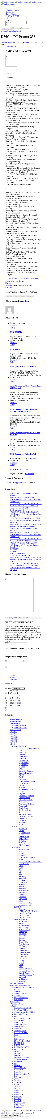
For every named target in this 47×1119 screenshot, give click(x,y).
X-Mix (21, 824)
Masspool (22, 977)
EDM (21, 860)
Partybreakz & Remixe (27, 804)
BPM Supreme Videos (22, 1018)
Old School (18, 996)
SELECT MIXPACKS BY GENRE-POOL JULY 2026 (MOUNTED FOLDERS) (26, 505)
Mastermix (22, 791)
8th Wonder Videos (21, 1010)
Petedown (22, 880)
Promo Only (23, 806)
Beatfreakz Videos (20, 1014)
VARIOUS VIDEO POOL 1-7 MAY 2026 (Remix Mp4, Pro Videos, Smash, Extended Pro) (25, 559)
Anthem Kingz (24, 925)
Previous (8, 46)
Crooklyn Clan (24, 761)
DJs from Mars (24, 845)
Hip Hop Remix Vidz (22, 1047)
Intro (20, 874)
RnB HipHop (24, 890)
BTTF (16, 989)
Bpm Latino (23, 909)
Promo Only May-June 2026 (20, 555)
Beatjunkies (23, 936)
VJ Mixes (17, 1099)
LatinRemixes (24, 915)
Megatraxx (22, 794)
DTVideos (18, 1037)
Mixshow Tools (24, 798)
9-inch (21, 923)
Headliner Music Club (27, 781)
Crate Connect (24, 954)
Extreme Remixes (25, 773)
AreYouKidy (23, 928)
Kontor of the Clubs (26, 789)
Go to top (8, 74)
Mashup (17, 1051)
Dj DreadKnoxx (24, 835)
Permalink (13, 326)
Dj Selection (23, 765)
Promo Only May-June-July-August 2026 (25, 518)
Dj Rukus (22, 841)
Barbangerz (23, 932)
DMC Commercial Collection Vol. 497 (24, 454)
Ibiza (20, 870)
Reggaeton (22, 888)
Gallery (12, 328)
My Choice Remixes (17, 983)
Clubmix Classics (20, 994)
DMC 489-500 (15, 349)
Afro (20, 851)
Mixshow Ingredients (26, 796)
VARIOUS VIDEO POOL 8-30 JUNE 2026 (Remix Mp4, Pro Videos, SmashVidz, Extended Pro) (25, 535)
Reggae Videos (19, 1070)
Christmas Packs (20, 726)
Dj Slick (22, 843)
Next (14, 46)
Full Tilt (21, 777)
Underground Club (25, 905)
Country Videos (20, 1026)
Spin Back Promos (25, 814)
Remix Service (15, 1002)
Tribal (21, 901)
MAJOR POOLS (20, 919)
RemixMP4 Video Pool (22, 1074)
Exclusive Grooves (25, 969)
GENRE (17, 847)
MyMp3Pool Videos (21, 1057)
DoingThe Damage (26, 771)
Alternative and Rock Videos (24, 1012)
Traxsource (23, 818)
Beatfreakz (22, 934)
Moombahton (23, 878)
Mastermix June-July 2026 (19, 508)
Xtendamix (18, 1107)
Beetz (16, 1016)
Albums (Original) (16, 719)
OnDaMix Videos (20, 1059)
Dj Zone (22, 767)
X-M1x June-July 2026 (18, 510)
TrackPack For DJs (26, 816)
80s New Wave (24, 849)
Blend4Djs (22, 752)
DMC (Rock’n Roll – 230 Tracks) (23, 367)
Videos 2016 (18, 1095)
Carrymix (22, 754)
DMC (31, 285)
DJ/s (15, 827)
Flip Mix (22, 775)
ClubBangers (23, 756)
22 (18, 703)
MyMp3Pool (23, 979)
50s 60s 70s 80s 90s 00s (22, 1008)
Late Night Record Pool (27, 975)
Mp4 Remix (18, 1055)
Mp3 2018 (13, 742)
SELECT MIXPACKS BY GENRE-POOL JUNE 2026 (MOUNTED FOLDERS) (26, 540)
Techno (21, 895)
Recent (12, 677)
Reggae (21, 886)
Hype (21, 868)
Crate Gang (23, 956)
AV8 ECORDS (24, 930)
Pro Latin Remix (25, 917)
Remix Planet (23, 808)
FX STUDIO (19, 1043)
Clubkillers (23, 950)
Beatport (22, 938)
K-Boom (22, 787)
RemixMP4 (18, 1072)
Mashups (22, 876)
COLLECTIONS (20, 746)
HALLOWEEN (15, 730)
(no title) (13, 551)
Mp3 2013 (13, 732)
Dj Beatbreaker (24, 833)
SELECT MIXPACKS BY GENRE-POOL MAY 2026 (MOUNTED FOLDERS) (26, 565)
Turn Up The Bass (25, 903)
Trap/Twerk (23, 899)
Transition (22, 897)
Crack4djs (22, 759)
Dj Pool (21, 963)
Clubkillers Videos (20, 1024)
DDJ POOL (23, 958)
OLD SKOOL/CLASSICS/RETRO (23, 987)
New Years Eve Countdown (20, 985)
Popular (12, 675)
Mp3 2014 (13, 734)
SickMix (22, 981)
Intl (20, 872)
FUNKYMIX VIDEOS (22, 1041)
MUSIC (12, 744)
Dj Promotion (24, 763)
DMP (21, 965)
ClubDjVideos (19, 1022)
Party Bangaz (23, 802)
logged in (18, 483)
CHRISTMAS (15, 723)
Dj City (21, 961)
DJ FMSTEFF (24, 837)
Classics (17, 991)
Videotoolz (18, 1097)
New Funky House (26, 800)
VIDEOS (13, 1006)
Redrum (22, 884)
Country (22, 855)
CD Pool (22, 946)
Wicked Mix (18, 1000)
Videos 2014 (18, 1090)
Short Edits (23, 893)
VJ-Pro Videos (19, 1103)
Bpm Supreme (24, 944)
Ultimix (17, 1084)
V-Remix (17, 1086)
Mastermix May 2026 (17, 553)
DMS (21, 967)
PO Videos (18, 1062)
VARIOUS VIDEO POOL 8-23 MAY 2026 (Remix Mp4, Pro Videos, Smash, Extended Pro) (24, 545)
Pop (15, 1064)
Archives (8, 688)
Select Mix (22, 812)
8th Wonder (23, 921)
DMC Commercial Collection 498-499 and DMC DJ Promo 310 (24, 410)
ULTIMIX (22, 820)
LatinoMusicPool (25, 913)
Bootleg (21, 853)
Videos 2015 (18, 1092)
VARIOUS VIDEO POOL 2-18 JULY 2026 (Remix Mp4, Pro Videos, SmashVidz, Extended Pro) (25, 514)
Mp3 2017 (13, 740)
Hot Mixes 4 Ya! (25, 783)
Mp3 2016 (13, 738)
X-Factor (22, 822)
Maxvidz (17, 1053)
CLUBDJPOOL (20, 1020)
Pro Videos (18, 1066)
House (21, 866)
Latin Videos (18, 1049)
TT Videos (18, 1082)
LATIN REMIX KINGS (28, 911)
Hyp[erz (22, 785)
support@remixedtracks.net (11, 31)
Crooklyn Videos (20, 1031)
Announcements (15, 721)
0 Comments (31, 458)
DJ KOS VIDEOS (21, 1033)
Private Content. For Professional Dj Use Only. (22, 279)
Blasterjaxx (23, 829)
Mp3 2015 (13, 736)
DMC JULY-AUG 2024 (19, 469)
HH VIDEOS (19, 1045)
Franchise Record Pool (27, 971)
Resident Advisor (25, 810)
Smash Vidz (18, 1078)
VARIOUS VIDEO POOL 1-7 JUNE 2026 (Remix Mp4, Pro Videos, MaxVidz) (25, 525)
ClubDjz (22, 948)
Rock (16, 1076)
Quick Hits (23, 882)
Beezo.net (22, 940)
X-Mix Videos (19, 1105)
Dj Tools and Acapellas (27, 857)
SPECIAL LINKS (16, 1004)
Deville (21, 831)
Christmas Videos (20, 728)
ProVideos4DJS (20, 1068)
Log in (12, 618)
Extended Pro (19, 1039)
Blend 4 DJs (23, 942)
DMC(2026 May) (16, 332)
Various (17, 1088)
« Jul (6, 710)
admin (10, 285)
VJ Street (17, 1101)
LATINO (17, 907)
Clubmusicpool (24, 952)
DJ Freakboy (23, 839)
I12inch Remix (24, 973)
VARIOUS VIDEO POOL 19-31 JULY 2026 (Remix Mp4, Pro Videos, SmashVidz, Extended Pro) (25, 500)
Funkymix (22, 779)
